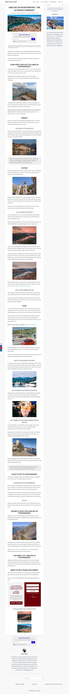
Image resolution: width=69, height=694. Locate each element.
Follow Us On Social (19, 684)
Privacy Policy (48, 684)
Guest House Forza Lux (17, 549)
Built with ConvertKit (36, 597)
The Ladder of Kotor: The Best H (17, 285)
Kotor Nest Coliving (28, 549)
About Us (60, 684)
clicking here (59, 45)
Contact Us (34, 684)
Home (33, 1)
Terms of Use (54, 684)
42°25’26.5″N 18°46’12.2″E (30, 324)
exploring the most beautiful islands (54, 40)
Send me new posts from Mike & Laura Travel (20, 41)
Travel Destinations (45, 1)
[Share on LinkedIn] (1, 350)
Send (33, 642)
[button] (16, 603)
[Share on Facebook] (1, 346)
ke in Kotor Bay (27, 285)
